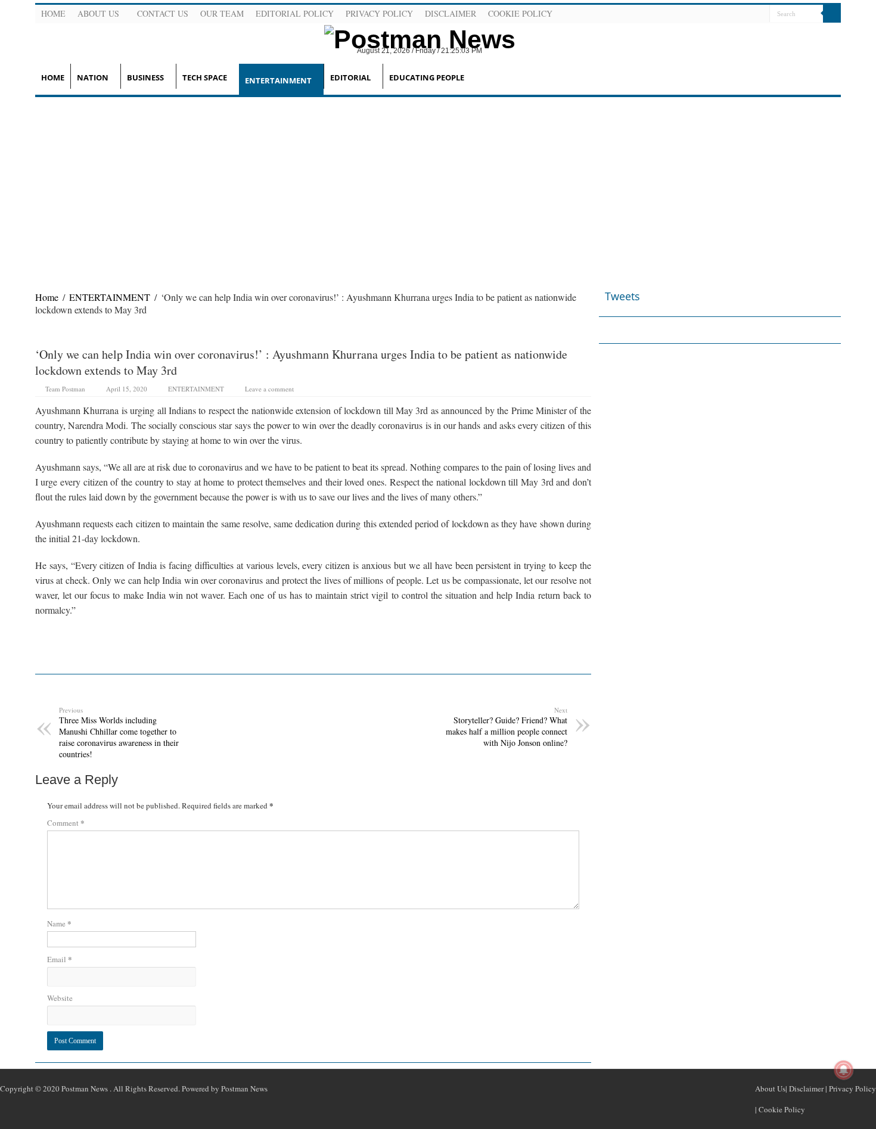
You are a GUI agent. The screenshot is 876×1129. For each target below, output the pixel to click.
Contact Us (162, 13)
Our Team (222, 13)
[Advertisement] (438, 186)
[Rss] (702, 14)
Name (59, 923)
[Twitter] (731, 14)
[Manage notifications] (843, 1070)
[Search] (832, 14)
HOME (52, 77)
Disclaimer (450, 13)
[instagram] (759, 14)
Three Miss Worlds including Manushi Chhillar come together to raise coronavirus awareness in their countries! (119, 732)
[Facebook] (716, 14)
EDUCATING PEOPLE (426, 77)
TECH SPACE (204, 77)
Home (53, 13)
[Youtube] (745, 14)
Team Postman (65, 388)
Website (60, 998)
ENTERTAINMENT (278, 80)
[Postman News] (410, 37)
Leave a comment (269, 388)
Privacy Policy (379, 13)
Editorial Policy (295, 13)
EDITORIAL (350, 77)
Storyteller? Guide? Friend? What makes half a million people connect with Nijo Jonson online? (506, 726)
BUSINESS (145, 77)
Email (59, 959)
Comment (66, 822)
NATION (92, 77)
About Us (98, 13)
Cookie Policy (520, 13)
